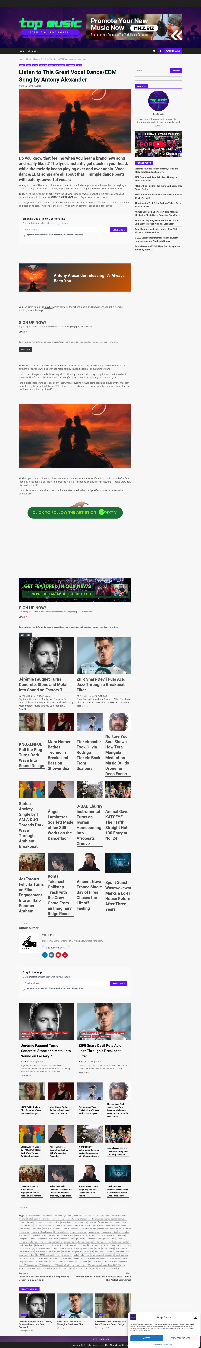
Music (51, 65)
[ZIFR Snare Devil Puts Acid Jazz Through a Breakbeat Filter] (104, 655)
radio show (84, 1255)
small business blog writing (47, 1258)
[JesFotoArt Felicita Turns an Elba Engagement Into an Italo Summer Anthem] (32, 862)
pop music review (53, 1255)
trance (52, 1261)
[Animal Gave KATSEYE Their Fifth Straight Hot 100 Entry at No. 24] (118, 789)
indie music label (26, 1245)
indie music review (42, 1245)
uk (90, 1261)
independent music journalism (72, 1238)
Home (21, 51)
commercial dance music (115, 1219)
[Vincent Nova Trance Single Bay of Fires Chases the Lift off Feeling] (90, 862)
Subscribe (119, 229)
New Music (88, 1251)
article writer (89, 1215)
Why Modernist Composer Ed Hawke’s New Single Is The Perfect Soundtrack (103, 1276)
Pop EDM (40, 1255)
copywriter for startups (98, 1222)
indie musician (70, 1245)
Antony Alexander (33, 1215)
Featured (37, 666)
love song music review (83, 1248)
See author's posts (56, 947)
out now (110, 1251)
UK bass (58, 1265)
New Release (59, 65)
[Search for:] (152, 70)
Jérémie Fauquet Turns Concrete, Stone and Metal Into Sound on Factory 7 (37, 1305)
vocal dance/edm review (64, 1268)
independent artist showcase (43, 1235)
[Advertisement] (134, 26)
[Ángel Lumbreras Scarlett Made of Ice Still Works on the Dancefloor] (61, 789)
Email (22, 331)
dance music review (64, 1225)
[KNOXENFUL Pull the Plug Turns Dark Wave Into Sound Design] (32, 722)
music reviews (54, 1251)
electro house (115, 1228)
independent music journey (98, 1238)
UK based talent (46, 1265)
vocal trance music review (86, 1268)
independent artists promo (86, 1235)
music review (41, 1251)
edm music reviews (88, 1228)
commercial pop (26, 1222)
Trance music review (66, 1261)
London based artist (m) (62, 1248)
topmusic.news (42, 1261)
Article (22, 65)
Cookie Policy (158, 1345)
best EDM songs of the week (78, 1219)
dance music (115, 1222)
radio (76, 1255)
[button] (195, 1317)
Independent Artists (65, 1235)
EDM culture (36, 1228)
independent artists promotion (112, 1235)
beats (29, 1219)
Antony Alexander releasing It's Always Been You (62, 1215)
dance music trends (83, 1225)
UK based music (31, 1265)
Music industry (122, 1248)
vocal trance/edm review (109, 1268)
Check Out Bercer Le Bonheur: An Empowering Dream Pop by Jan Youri (44, 1276)
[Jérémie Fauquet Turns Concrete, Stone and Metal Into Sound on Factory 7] (46, 655)
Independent (117, 666)
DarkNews (110, 1344)
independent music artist (48, 1238)
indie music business (84, 1242)
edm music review (71, 1228)
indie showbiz (84, 1245)
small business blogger (70, 1258)
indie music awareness (49, 1242)
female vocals (46, 1232)
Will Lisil (24, 86)
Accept (146, 1338)
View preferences (180, 1338)
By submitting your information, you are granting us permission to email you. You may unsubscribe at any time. (68, 342)
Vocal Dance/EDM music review (39, 1268)
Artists (35, 65)
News (25, 670)
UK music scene (79, 1265)
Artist (29, 65)
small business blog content (102, 1255)
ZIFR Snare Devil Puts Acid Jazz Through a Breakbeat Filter (75, 1305)
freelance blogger (61, 1232)
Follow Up (43, 65)
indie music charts (120, 1242)
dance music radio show (44, 1225)
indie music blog (67, 1242)
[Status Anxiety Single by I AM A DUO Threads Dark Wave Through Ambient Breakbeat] (32, 789)
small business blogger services (93, 1258)
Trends (79, 65)
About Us (32, 51)
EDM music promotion (52, 1228)
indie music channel (103, 1242)
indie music (33, 1242)
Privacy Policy (168, 1345)
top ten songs (114, 1258)
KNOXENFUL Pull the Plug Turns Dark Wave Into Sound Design (113, 1305)
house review (94, 1232)
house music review (78, 1232)
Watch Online (173, 51)
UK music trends (94, 1265)
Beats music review (41, 1219)
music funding (108, 1248)
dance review (98, 1225)
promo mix (66, 1255)
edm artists (24, 1228)
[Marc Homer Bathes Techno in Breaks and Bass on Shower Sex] (61, 722)
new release (99, 1251)
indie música (57, 1245)
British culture (97, 1219)
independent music (27, 1238)
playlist (48, 306)
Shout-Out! (70, 65)
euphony (35, 1232)
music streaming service (72, 1251)
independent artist (109, 1232)
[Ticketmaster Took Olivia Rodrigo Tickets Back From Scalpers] (90, 722)
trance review (81, 1261)
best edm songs (58, 1219)
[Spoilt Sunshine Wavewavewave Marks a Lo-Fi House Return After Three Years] (119, 863)
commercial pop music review (47, 1222)
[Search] (154, 51)
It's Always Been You (100, 1245)
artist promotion (103, 1215)
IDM (105, 666)
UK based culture (100, 1261)
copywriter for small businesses (74, 1222)
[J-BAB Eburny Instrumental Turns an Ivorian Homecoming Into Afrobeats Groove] (90, 789)
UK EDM (67, 1265)
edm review (103, 1228)
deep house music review (116, 1225)
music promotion (27, 1251)
